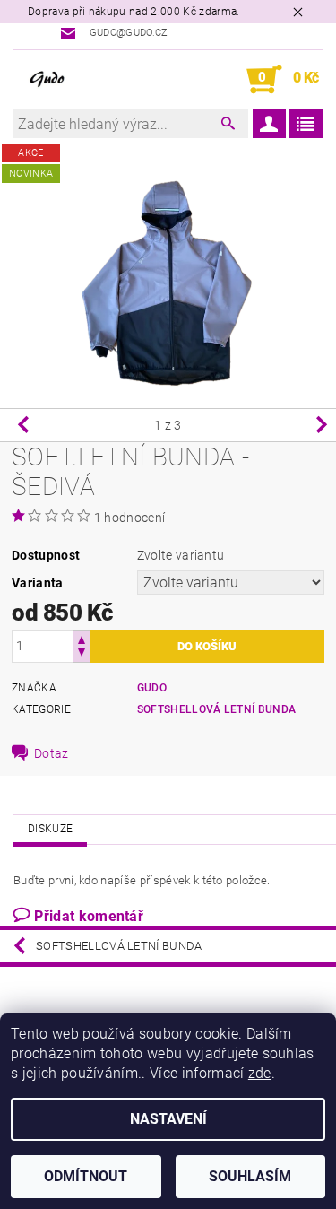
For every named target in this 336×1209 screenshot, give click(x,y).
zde (259, 1073)
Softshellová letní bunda (217, 709)
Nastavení (168, 1118)
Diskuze (50, 828)
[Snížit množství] (81, 654)
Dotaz (51, 753)
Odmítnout (85, 1176)
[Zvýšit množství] (81, 638)
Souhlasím (250, 1176)
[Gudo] (83, 80)
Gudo (152, 688)
